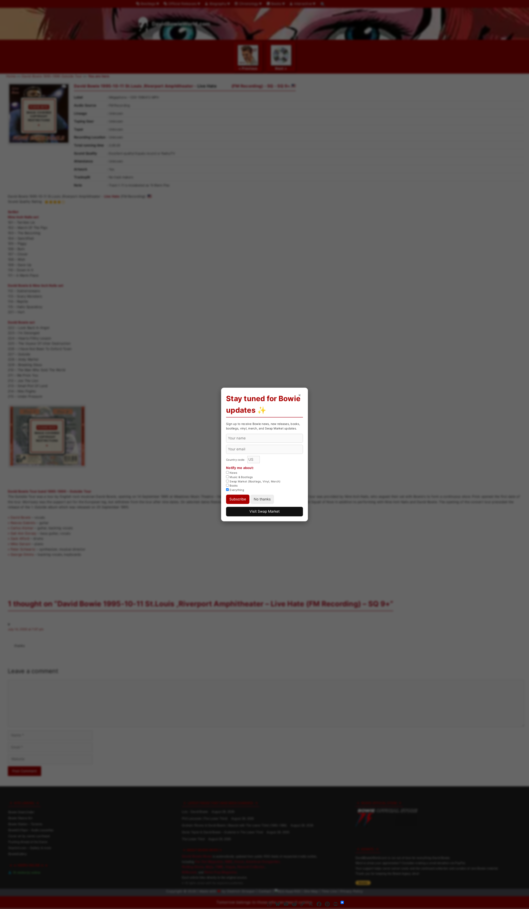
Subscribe (237, 499)
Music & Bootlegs (241, 477)
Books (233, 485)
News (233, 472)
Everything (236, 490)
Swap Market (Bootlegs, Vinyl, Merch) (254, 481)
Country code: (236, 459)
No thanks (262, 499)
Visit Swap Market (264, 511)
